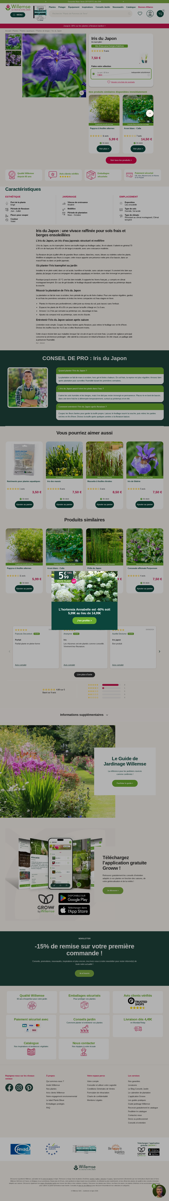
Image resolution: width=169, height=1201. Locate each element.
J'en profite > (84, 620)
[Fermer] (113, 575)
